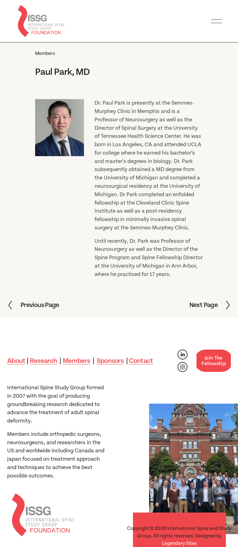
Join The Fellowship (213, 360)
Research (43, 360)
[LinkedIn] (182, 354)
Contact (141, 360)
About (16, 360)
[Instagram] (182, 367)
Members (45, 53)
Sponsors (110, 360)
